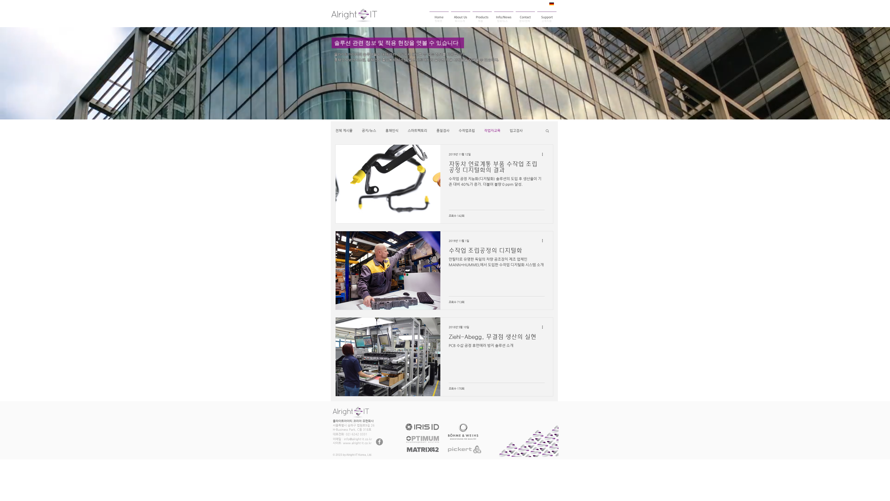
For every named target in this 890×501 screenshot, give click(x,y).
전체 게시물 (344, 130)
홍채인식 (391, 130)
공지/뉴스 (369, 130)
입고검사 (516, 130)
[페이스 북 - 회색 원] (379, 441)
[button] (547, 131)
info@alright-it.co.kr (358, 439)
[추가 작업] (544, 154)
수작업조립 (467, 130)
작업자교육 (492, 130)
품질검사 (442, 130)
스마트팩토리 (417, 130)
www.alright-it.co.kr (357, 443)
